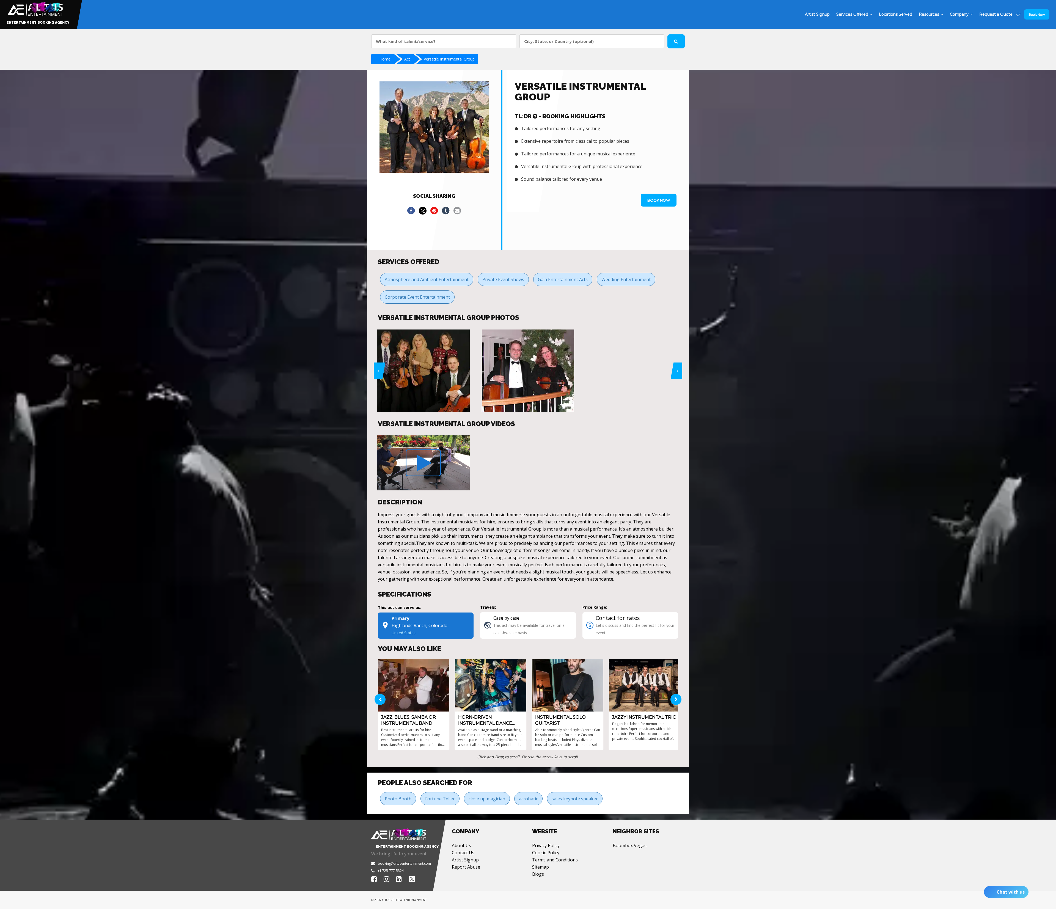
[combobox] (443, 41)
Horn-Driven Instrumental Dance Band (485, 720)
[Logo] (35, 8)
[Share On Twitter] (422, 210)
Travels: (488, 607)
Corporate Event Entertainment (417, 297)
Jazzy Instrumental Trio (644, 717)
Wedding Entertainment (626, 279)
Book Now (1036, 14)
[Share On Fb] (411, 210)
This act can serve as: (399, 607)
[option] (423, 370)
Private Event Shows (503, 279)
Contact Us (463, 853)
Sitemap (540, 867)
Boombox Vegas (630, 845)
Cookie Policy (545, 853)
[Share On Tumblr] (445, 210)
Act (407, 59)
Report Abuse (466, 867)
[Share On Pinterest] (434, 210)
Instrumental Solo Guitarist (560, 720)
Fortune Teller (440, 799)
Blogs (538, 874)
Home (385, 59)
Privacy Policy (546, 845)
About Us (461, 845)
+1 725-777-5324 (391, 870)
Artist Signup (465, 860)
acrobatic (528, 799)
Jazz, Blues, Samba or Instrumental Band (408, 720)
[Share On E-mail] (457, 210)
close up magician (487, 799)
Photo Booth (398, 799)
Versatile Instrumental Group (449, 59)
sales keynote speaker (575, 799)
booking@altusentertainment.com (404, 863)
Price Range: (594, 607)
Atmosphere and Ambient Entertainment (427, 279)
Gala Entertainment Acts (563, 279)
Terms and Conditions (555, 860)
